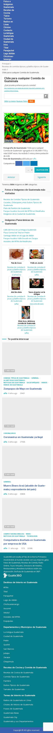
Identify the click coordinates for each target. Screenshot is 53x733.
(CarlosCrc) (16, 275)
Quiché (7, 644)
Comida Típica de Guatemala (16, 676)
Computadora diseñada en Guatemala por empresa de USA (26, 514)
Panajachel (9, 50)
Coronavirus (10, 433)
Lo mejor (12, 101)
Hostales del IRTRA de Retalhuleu (18, 241)
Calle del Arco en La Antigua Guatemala (20, 229)
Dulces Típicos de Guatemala (16, 685)
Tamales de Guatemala (14, 689)
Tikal (6, 48)
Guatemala (9, 7)
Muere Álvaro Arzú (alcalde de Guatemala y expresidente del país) (26, 462)
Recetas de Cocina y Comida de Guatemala (25, 667)
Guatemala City (10, 717)
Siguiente (42, 177)
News (28, 534)
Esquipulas (8, 621)
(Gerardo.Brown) (36, 304)
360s (6, 101)
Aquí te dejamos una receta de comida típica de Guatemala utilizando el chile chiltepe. (24, 89)
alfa (34, 159)
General (35, 378)
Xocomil (7, 608)
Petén (6, 640)
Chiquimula (9, 661)
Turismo (8, 19)
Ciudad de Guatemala (13, 636)
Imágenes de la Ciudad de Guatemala (19, 214)
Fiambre (7, 681)
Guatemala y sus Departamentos (18, 721)
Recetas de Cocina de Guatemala (18, 672)
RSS (31, 101)
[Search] (46, 30)
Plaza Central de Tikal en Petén (17, 232)
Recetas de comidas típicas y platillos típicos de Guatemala (16, 269)
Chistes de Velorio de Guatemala (18, 704)
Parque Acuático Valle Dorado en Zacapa (21, 238)
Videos (44, 382)
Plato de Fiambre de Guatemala (17, 208)
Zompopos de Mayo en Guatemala (26, 358)
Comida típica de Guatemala (17, 378)
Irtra (6, 45)
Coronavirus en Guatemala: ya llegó (26, 414)
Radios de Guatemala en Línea (17, 700)
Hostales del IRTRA (12, 617)
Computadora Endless (14, 534)
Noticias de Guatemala (14, 382)
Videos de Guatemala (13, 385)
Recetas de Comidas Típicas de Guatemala (21, 199)
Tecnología (32, 536)
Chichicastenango (11, 604)
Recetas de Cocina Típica (9, 13)
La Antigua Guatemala (14, 380)
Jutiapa (6, 653)
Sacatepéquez (33, 382)
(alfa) (37, 275)
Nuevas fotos (22, 101)
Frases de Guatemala (13, 708)
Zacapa (7, 657)
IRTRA (6, 587)
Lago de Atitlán (10, 600)
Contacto (8, 30)
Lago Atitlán (9, 53)
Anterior (11, 177)
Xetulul (6, 612)
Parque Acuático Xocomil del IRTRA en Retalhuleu (24, 211)
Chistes (7, 27)
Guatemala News (11, 713)
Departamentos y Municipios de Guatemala (25, 627)
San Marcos (9, 649)
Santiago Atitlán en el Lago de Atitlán (19, 235)
